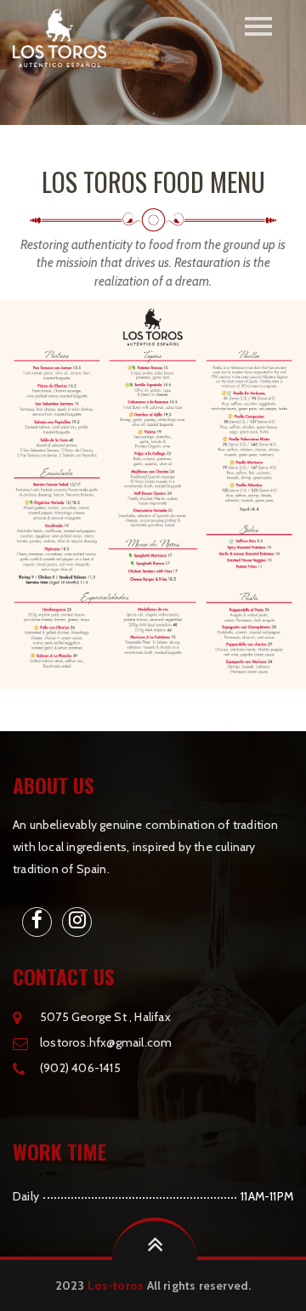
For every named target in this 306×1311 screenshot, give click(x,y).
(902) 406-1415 (80, 1067)
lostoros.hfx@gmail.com (106, 1042)
